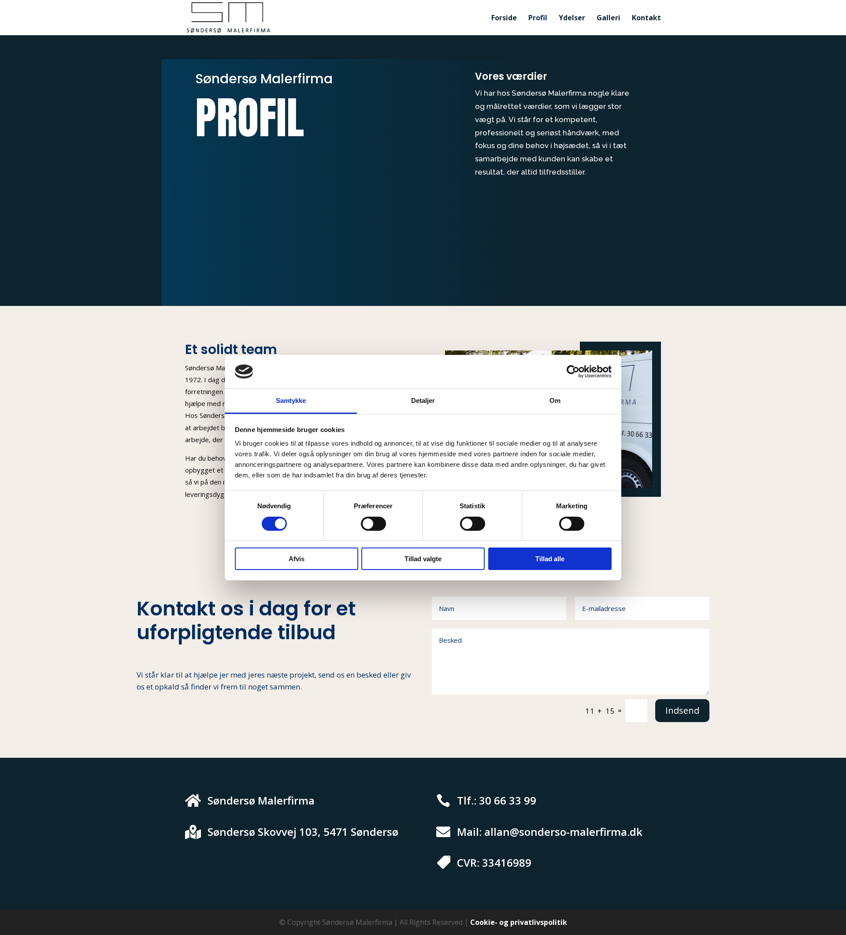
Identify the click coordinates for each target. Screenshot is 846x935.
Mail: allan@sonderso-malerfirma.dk (549, 831)
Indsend (682, 710)
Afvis (296, 558)
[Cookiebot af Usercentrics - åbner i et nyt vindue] (573, 371)
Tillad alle (549, 558)
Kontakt (646, 18)
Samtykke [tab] (291, 400)
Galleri (608, 18)
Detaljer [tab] (423, 400)
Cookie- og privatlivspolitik (518, 922)
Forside (504, 18)
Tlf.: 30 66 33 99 (496, 800)
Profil (537, 18)
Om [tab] (554, 400)
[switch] (373, 524)
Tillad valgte (423, 558)
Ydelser (572, 18)
